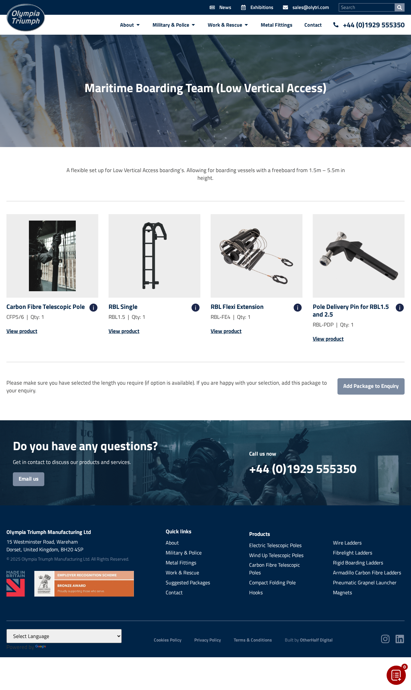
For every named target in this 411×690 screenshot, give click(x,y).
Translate (58, 647)
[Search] (399, 7)
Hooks (256, 592)
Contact (174, 592)
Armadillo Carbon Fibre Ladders (367, 572)
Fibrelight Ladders (352, 552)
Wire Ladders (347, 542)
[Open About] (138, 25)
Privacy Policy (207, 639)
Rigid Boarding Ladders (358, 562)
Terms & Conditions (253, 639)
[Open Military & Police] (193, 25)
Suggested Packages (188, 582)
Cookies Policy (167, 639)
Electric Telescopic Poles (275, 545)
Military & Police (184, 552)
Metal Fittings (181, 562)
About (172, 542)
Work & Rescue (182, 572)
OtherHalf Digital (316, 639)
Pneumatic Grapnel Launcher (365, 582)
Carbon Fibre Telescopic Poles (274, 568)
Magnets (342, 592)
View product (21, 331)
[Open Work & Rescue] (246, 25)
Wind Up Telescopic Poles (276, 555)
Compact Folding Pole (272, 582)
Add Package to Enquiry (371, 386)
